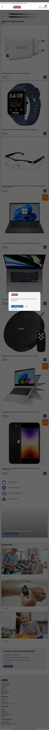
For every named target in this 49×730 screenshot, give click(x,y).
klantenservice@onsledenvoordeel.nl (19, 3)
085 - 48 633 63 (6, 3)
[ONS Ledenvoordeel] (24, 7)
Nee (26, 306)
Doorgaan (17, 306)
